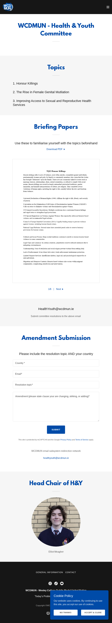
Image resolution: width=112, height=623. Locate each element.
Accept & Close (93, 612)
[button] (108, 7)
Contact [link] (70, 572)
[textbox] (56, 363)
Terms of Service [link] (82, 440)
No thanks (65, 612)
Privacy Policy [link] (65, 440)
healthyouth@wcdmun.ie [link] (56, 458)
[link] (8, 7)
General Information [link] (49, 572)
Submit (56, 429)
